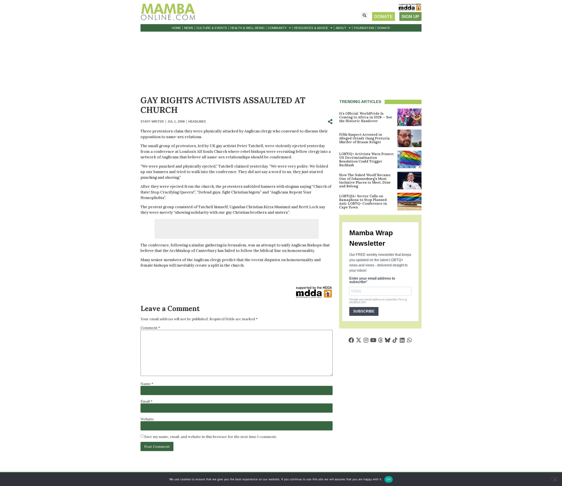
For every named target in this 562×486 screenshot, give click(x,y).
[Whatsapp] (409, 340)
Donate (383, 28)
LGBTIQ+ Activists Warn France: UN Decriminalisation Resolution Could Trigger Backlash (366, 159)
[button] (364, 15)
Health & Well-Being (247, 28)
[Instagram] (366, 340)
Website (147, 419)
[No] (555, 479)
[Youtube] (373, 340)
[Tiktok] (395, 340)
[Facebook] (351, 340)
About (341, 28)
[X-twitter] (358, 340)
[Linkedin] (402, 340)
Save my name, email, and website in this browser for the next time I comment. (210, 436)
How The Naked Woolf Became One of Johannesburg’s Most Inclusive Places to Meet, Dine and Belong (365, 180)
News (188, 28)
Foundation (364, 28)
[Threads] (380, 340)
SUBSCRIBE (364, 311)
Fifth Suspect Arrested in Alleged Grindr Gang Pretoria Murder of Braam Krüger (364, 138)
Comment (150, 327)
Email (146, 401)
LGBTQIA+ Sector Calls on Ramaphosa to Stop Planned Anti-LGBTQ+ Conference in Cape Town (363, 201)
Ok (389, 479)
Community (277, 28)
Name (146, 383)
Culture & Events (211, 28)
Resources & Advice (311, 28)
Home (176, 28)
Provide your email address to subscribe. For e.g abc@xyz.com (378, 301)
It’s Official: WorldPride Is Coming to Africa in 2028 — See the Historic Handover (365, 117)
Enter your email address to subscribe (372, 280)
